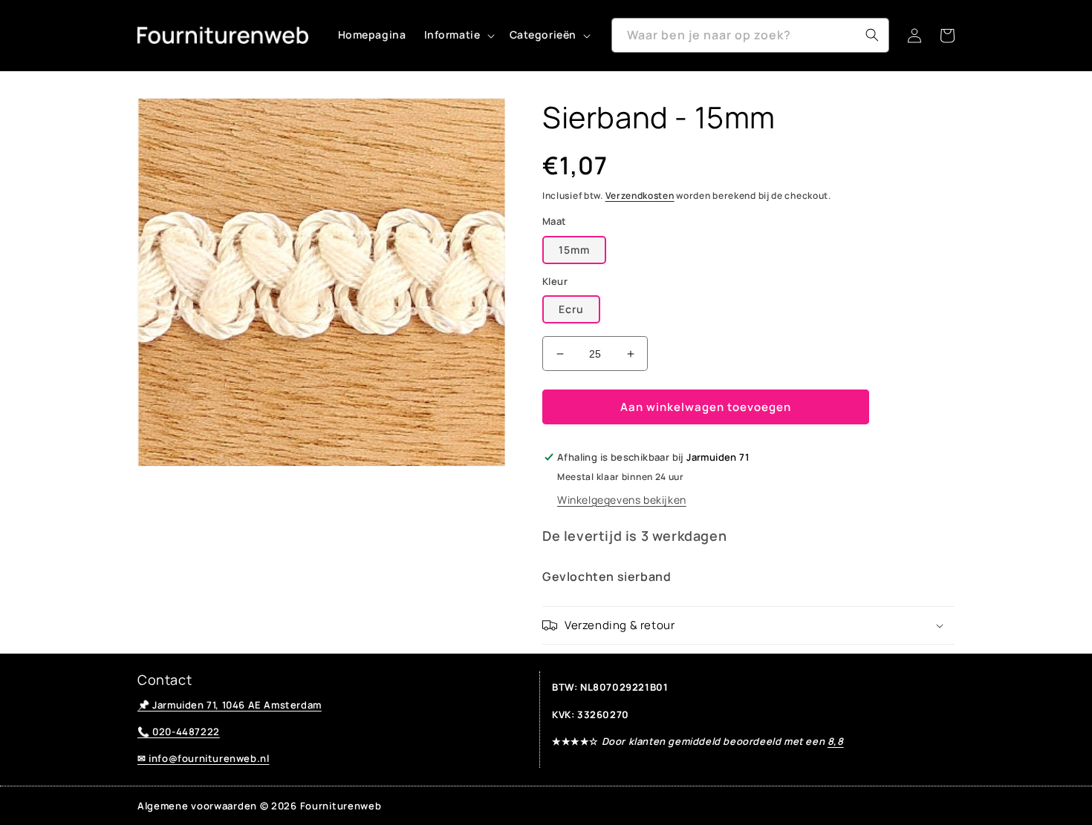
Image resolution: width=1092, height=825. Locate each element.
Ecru (571, 309)
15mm (574, 250)
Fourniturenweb (341, 805)
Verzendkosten (640, 195)
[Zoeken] (872, 35)
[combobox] (750, 35)
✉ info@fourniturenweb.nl (203, 758)
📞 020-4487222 (178, 731)
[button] (458, 34)
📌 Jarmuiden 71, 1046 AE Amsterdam (229, 704)
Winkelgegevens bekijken (621, 500)
